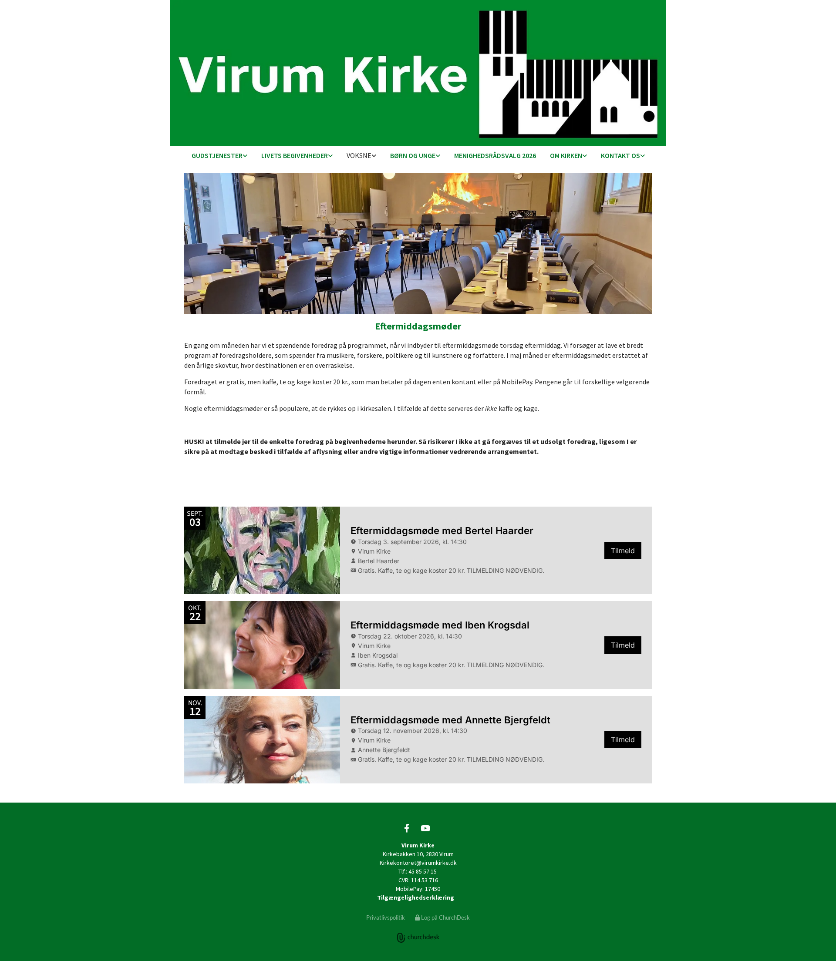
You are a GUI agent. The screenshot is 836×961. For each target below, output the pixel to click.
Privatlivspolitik (385, 917)
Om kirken (566, 155)
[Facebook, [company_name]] (406, 827)
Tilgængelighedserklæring (415, 897)
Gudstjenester (217, 155)
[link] (219, 156)
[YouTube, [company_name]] (424, 827)
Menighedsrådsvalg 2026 (495, 155)
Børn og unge (412, 155)
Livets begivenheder (294, 155)
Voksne (359, 155)
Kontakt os (620, 155)
